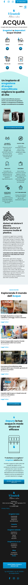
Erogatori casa (14, 514)
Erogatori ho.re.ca (14, 542)
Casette (14, 524)
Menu (21, 6)
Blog (14, 550)
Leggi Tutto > (5, 322)
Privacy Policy (5, 508)
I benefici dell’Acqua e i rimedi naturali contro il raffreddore (13, 394)
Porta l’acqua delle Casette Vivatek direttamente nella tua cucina (12, 342)
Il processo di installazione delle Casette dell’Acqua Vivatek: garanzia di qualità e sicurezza (14, 368)
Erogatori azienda (14, 530)
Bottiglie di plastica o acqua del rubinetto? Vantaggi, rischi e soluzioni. (13, 316)
